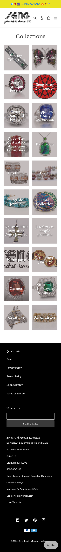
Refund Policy (14, 376)
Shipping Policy (15, 384)
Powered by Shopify (41, 541)
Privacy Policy (14, 367)
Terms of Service (16, 393)
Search (10, 359)
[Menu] (55, 17)
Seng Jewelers (25, 541)
